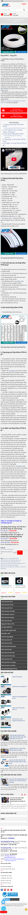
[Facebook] (2, 889)
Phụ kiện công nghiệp (18, 19)
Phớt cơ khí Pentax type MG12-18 (18, 708)
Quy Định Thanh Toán (6, 880)
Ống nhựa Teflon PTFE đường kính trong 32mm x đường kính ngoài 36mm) (20, 586)
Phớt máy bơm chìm (6, 659)
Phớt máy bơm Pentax (7, 604)
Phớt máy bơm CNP (6, 640)
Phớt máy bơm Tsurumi (7, 614)
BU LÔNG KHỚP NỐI (6, 627)
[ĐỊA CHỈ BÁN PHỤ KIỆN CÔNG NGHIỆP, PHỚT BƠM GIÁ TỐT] (6, 5)
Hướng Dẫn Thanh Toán (6, 878)
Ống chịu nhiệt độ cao (15, 566)
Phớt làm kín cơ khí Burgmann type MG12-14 (18, 719)
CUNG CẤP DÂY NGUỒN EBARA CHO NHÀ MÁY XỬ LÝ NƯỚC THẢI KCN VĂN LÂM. (18, 780)
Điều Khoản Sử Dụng (6, 883)
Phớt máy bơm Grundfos (8, 611)
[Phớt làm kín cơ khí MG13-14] (6, 690)
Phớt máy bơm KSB (6, 620)
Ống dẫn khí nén (15, 561)
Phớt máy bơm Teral (6, 608)
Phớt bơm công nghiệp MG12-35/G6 (19, 697)
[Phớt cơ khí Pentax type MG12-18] (6, 712)
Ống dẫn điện (15, 558)
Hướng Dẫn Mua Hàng (6, 875)
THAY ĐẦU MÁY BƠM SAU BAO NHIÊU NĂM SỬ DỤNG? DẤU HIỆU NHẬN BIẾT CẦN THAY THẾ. (17, 737)
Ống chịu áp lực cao (16, 560)
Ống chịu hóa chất (5, 566)
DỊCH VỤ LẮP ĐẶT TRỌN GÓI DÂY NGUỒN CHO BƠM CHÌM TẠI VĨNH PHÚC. (17, 761)
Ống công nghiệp (14, 565)
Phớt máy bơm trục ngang (8, 662)
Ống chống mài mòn (5, 560)
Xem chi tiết (3, 592)
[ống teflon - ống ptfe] (14, 39)
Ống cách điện (13, 563)
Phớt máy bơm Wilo (6, 643)
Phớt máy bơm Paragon (7, 617)
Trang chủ (9, 19)
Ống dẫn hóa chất (5, 565)
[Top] (26, 909)
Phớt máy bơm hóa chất (8, 652)
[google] (8, 889)
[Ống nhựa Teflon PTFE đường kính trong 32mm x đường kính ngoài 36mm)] (19, 581)
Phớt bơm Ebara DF (17, 676)
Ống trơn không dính (6, 561)
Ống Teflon (3, 568)
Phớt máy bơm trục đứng (8, 665)
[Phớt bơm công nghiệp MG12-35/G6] (6, 701)
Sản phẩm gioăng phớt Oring (9, 668)
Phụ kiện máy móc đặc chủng (11, 775)
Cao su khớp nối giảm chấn (8, 630)
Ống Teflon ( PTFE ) (7, 218)
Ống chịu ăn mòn (7, 558)
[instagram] (11, 889)
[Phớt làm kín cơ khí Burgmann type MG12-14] (6, 723)
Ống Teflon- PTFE (15, 21)
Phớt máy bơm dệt (6, 649)
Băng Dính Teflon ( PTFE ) (8, 624)
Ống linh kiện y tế (5, 563)
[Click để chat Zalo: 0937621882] (3, 902)
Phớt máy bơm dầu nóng (8, 656)
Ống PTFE (23, 566)
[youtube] (5, 889)
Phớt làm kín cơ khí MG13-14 (19, 686)
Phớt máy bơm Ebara (7, 601)
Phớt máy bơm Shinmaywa (8, 646)
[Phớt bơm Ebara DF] (6, 680)
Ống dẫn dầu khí (21, 563)
